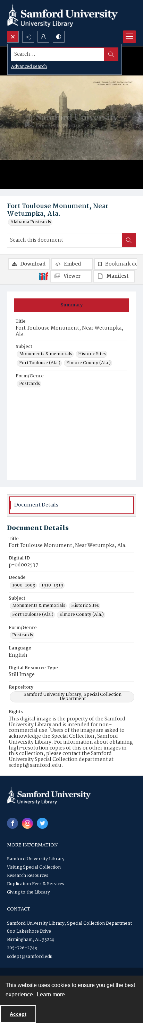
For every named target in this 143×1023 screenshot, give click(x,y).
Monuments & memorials (45, 354)
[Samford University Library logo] (62, 15)
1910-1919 (52, 585)
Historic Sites (92, 354)
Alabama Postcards (30, 222)
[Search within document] (129, 240)
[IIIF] (43, 276)
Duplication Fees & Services (35, 884)
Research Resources (27, 875)
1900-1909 (23, 585)
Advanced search (29, 66)
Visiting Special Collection (34, 867)
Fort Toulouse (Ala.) (39, 363)
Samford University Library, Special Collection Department (72, 696)
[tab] (71, 305)
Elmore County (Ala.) (88, 363)
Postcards (29, 383)
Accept (18, 1014)
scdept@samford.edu (29, 956)
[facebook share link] (12, 823)
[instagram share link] (27, 823)
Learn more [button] (51, 994)
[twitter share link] (42, 823)
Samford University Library (36, 859)
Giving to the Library (28, 892)
